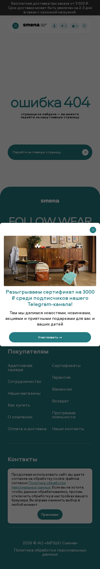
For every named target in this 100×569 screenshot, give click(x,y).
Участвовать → (50, 337)
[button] (93, 230)
